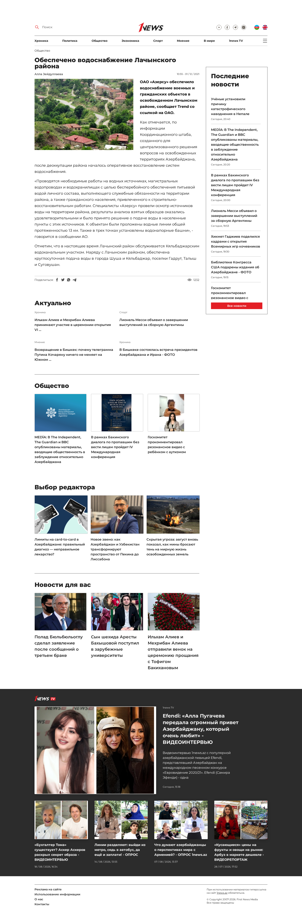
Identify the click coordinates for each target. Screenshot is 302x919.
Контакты (42, 904)
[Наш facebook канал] (227, 27)
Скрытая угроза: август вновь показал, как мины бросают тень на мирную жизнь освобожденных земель (172, 546)
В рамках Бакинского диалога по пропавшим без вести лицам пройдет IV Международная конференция (115, 447)
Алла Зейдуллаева (49, 74)
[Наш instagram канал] (243, 27)
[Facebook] (57, 280)
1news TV (236, 40)
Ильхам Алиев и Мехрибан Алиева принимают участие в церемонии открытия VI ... (73, 325)
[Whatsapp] (69, 280)
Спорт (158, 40)
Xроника (41, 40)
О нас (39, 899)
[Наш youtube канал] (219, 27)
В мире (209, 40)
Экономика (130, 40)
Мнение (183, 40)
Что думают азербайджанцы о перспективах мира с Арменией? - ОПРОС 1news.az (180, 850)
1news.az (222, 892)
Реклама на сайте (48, 889)
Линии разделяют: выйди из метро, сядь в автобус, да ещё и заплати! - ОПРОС (120, 850)
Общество (99, 40)
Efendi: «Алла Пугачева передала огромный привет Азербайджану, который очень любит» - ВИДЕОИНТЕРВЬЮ (201, 729)
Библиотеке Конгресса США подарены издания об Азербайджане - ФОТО (235, 267)
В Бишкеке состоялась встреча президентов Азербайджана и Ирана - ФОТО (158, 352)
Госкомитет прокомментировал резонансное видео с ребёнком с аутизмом (167, 444)
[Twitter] (63, 280)
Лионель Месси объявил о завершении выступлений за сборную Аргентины (153, 322)
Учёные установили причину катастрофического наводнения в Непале (230, 106)
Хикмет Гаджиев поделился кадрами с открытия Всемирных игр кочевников (235, 241)
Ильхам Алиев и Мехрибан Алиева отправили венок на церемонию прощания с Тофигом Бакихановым (173, 652)
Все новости (236, 306)
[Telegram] (74, 280)
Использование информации (57, 894)
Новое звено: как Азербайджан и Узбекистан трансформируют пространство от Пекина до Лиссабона (115, 549)
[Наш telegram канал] (235, 27)
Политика (69, 40)
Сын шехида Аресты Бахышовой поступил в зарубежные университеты (115, 646)
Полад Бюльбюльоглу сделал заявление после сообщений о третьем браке (59, 646)
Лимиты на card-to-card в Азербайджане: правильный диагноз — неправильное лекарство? (60, 546)
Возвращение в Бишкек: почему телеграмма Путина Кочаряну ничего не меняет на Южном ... (74, 355)
